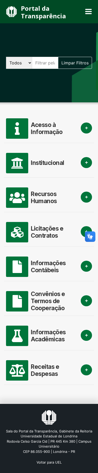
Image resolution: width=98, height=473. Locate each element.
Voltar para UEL (49, 462)
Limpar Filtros (75, 62)
